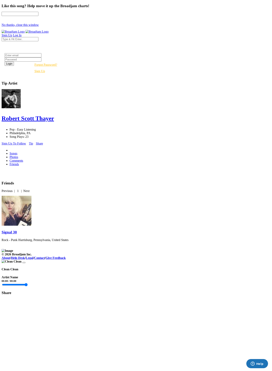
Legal (29, 258)
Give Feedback (56, 258)
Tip (31, 143)
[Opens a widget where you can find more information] (257, 364)
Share (39, 143)
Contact (39, 258)
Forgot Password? (45, 64)
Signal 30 (9, 232)
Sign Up (39, 71)
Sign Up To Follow (14, 143)
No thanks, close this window (20, 25)
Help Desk (18, 258)
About (6, 258)
